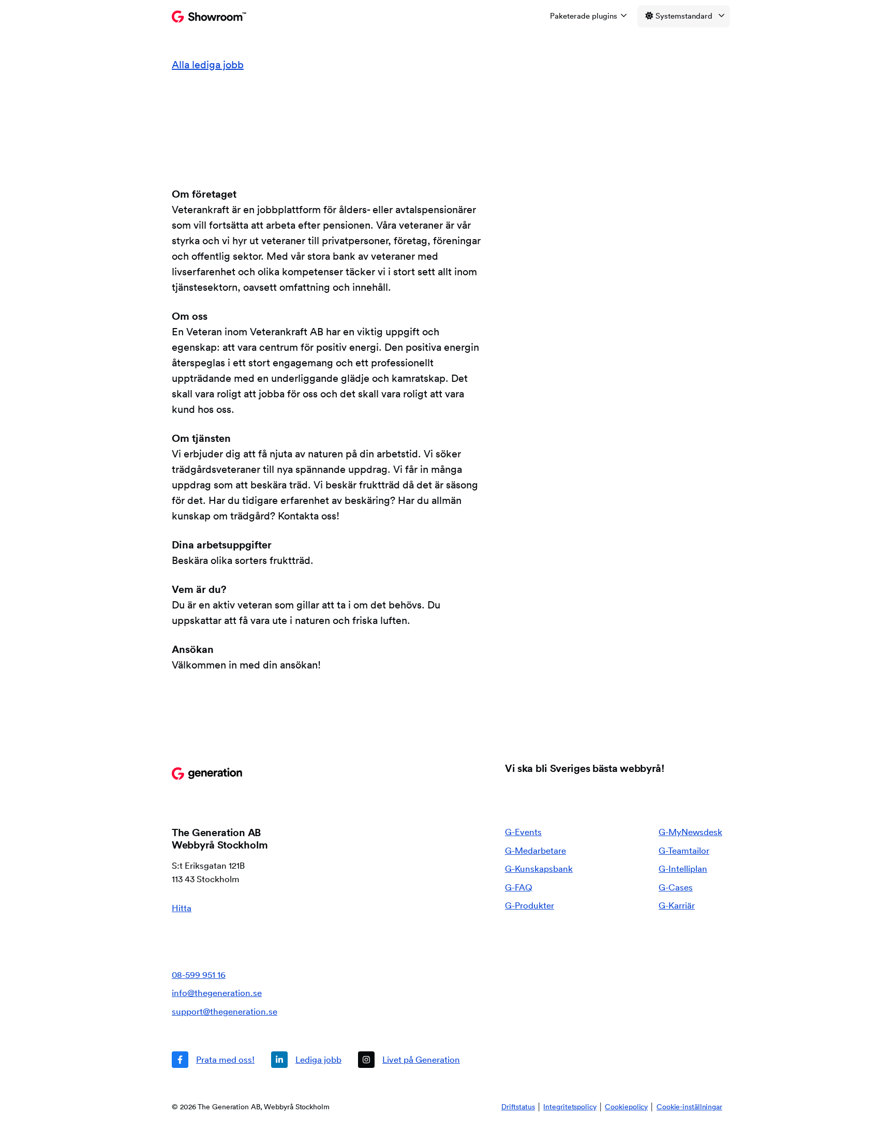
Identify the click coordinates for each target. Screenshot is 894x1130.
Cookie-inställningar (689, 1106)
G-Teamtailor (684, 850)
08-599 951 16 (199, 974)
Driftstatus (518, 1106)
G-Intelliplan (683, 868)
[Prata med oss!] (213, 1059)
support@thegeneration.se (224, 1011)
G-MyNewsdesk (690, 831)
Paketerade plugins (583, 16)
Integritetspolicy (569, 1106)
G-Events (523, 831)
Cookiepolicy (626, 1106)
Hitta (181, 907)
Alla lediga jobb (208, 64)
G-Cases (676, 887)
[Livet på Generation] (409, 1059)
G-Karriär (677, 905)
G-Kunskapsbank (539, 868)
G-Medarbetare (535, 850)
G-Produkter (529, 905)
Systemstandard (683, 16)
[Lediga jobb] (306, 1059)
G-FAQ (518, 887)
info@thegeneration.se (217, 992)
